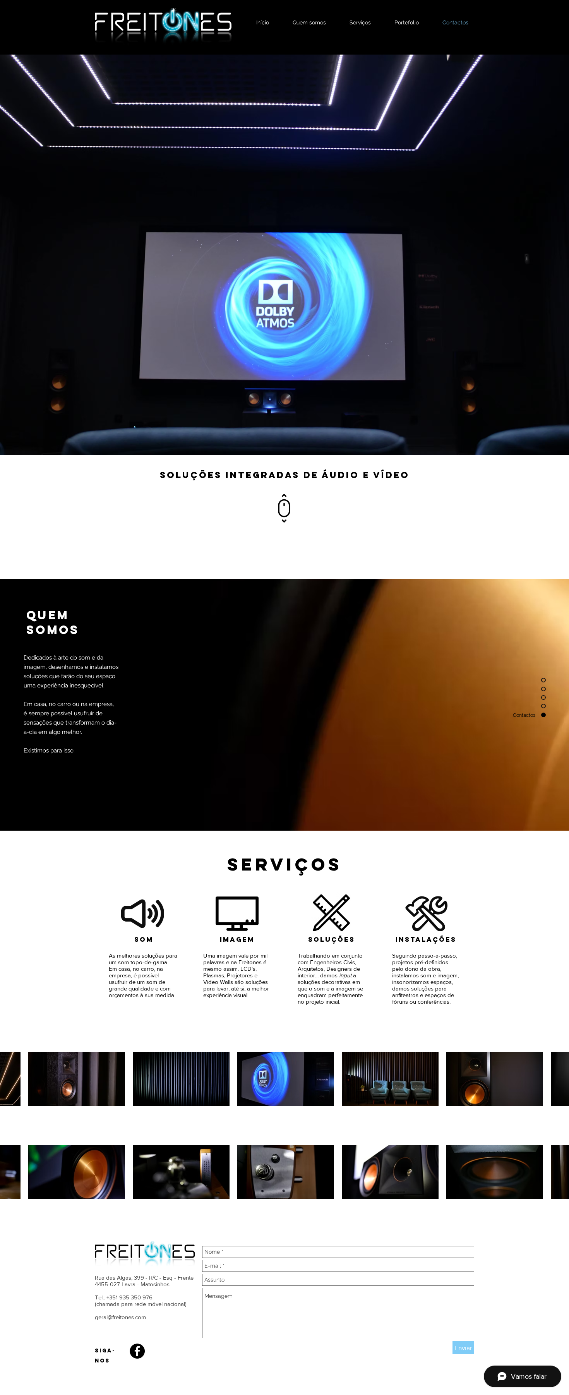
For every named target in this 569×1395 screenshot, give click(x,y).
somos (52, 629)
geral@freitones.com (120, 1317)
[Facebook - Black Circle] (137, 1351)
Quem (47, 615)
